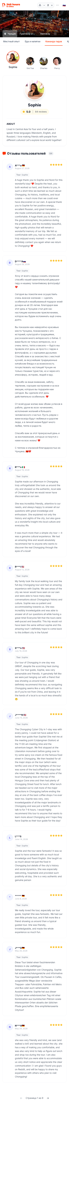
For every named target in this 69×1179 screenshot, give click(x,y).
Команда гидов (53, 41)
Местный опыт (11, 41)
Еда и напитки (32, 41)
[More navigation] (57, 5)
